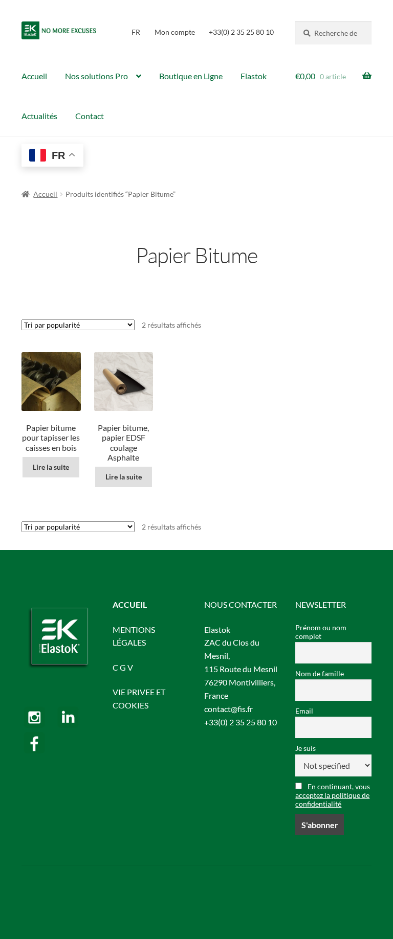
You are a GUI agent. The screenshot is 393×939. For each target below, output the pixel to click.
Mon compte (175, 32)
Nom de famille (319, 673)
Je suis (305, 748)
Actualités (39, 116)
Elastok (254, 76)
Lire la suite (51, 467)
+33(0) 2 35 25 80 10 (241, 32)
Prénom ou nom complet (320, 631)
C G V (123, 667)
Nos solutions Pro (96, 76)
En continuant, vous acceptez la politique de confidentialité (332, 795)
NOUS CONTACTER (240, 604)
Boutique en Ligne (191, 76)
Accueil (34, 76)
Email (304, 710)
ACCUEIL (130, 604)
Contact (89, 116)
